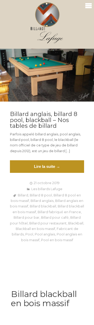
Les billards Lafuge (46, 189)
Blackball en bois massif (35, 229)
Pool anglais (45, 234)
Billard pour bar (26, 217)
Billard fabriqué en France (59, 212)
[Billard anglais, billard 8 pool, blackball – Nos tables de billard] (47, 75)
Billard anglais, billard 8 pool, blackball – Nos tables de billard (43, 120)
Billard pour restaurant (48, 223)
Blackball (75, 223)
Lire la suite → (47, 166)
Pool (29, 234)
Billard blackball (43, 206)
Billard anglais (42, 201)
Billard (23, 195)
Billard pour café (55, 217)
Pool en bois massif (57, 240)
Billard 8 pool (41, 195)
